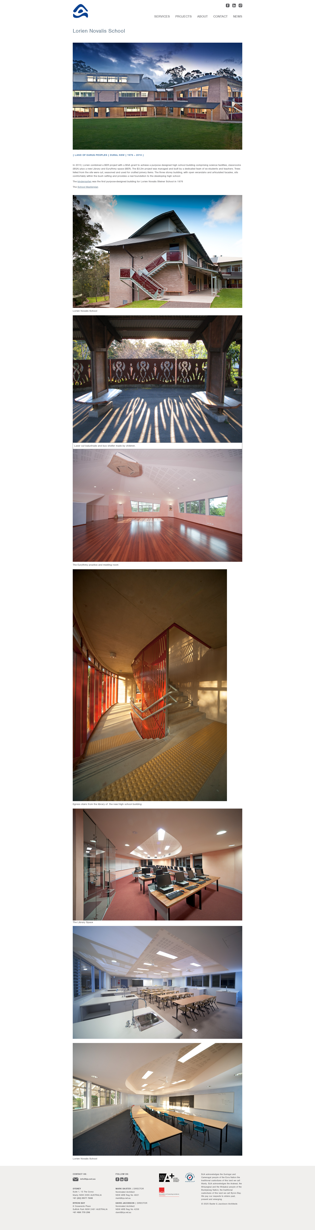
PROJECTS (183, 16)
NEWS (237, 16)
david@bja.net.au (123, 1212)
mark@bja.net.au (123, 1198)
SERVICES (162, 16)
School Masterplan (87, 186)
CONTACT (220, 16)
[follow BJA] (228, 6)
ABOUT (202, 16)
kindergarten (84, 181)
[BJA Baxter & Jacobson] (100, 11)
